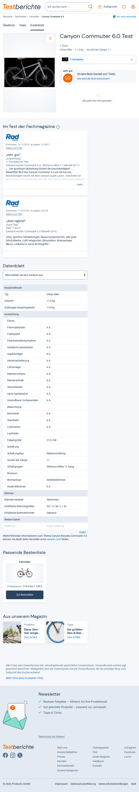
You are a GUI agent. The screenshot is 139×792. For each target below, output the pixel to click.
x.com (127, 756)
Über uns (62, 747)
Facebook (129, 752)
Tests (22, 25)
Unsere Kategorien (67, 770)
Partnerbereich (65, 765)
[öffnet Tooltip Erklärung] (58, 127)
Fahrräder (34, 16)
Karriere (61, 761)
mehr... (81, 184)
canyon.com (54, 539)
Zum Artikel (30, 637)
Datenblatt (37, 25)
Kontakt (97, 765)
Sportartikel (20, 16)
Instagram (130, 747)
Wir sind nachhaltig (126, 16)
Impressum (61, 783)
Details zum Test (14, 148)
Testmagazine (101, 747)
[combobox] (66, 6)
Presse (61, 756)
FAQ (95, 752)
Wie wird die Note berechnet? (93, 78)
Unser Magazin (101, 756)
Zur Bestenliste (26, 595)
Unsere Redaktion (67, 752)
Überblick (9, 25)
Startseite (7, 16)
